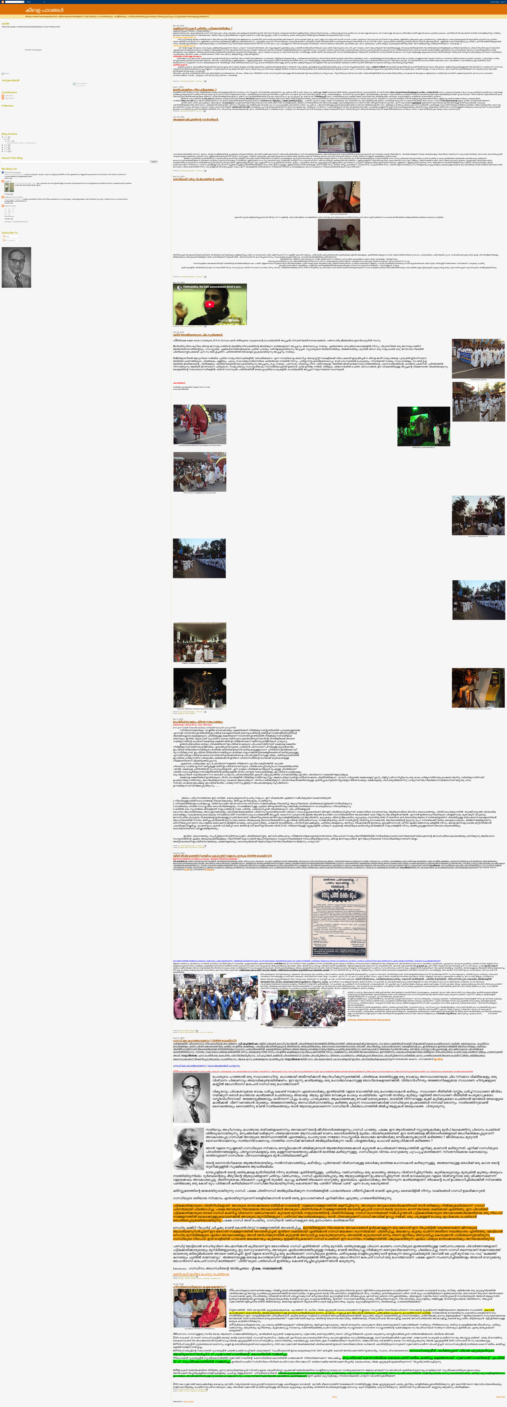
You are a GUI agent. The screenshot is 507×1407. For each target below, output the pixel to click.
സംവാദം (202, 1032)
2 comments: (199, 81)
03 (7, 139)
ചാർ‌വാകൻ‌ (8, 95)
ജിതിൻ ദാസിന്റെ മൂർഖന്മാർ (14, 174)
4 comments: (199, 170)
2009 (6, 151)
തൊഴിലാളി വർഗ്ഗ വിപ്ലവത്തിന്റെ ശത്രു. (198, 179)
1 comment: (199, 111)
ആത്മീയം (181, 713)
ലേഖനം (194, 847)
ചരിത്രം (187, 1278)
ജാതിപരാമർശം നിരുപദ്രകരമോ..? (195, 89)
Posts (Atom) (189, 1402)
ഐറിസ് (7, 181)
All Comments (10, 240)
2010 (6, 149)
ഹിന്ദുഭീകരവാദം (216, 1278)
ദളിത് (186, 847)
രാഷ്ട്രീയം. (192, 713)
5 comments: (199, 276)
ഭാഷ (190, 847)
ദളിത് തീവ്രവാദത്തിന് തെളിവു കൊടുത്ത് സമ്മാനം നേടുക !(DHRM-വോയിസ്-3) (222, 855)
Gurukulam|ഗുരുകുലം (12, 172)
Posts (7, 237)
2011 (6, 147)
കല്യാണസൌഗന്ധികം (13, 197)
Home (334, 1397)
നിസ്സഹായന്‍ (9, 98)
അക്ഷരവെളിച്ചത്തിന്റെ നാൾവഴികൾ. (196, 119)
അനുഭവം (181, 1032)
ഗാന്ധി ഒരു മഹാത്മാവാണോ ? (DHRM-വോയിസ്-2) (205, 1040)
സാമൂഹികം (201, 847)
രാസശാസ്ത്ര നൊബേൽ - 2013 (25, 183)
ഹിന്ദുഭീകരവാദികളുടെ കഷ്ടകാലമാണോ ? (199, 1286)
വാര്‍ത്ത (196, 1032)
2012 (6, 145)
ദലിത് (186, 713)
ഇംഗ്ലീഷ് (181, 847)
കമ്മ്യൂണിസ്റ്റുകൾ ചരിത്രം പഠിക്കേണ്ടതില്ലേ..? (202, 28)
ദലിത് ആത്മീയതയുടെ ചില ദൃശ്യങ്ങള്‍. (198, 334)
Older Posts (500, 1397)
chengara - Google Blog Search (16, 221)
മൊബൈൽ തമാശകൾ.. (13, 199)
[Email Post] (205, 81)
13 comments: (200, 1389)
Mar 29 (9, 141)
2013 (6, 137)
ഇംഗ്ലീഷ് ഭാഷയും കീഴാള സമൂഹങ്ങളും (198, 721)
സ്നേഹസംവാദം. (10, 206)
